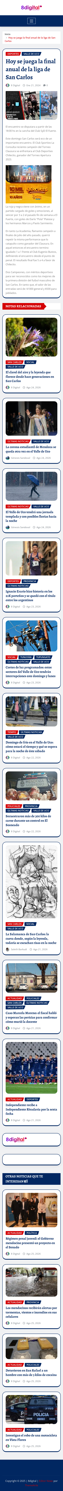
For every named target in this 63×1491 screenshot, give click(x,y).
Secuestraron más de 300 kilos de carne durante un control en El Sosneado (28, 820)
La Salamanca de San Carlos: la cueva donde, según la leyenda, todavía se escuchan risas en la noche (31, 938)
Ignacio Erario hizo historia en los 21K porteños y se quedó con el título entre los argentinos (30, 595)
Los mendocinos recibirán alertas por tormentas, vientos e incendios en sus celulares (31, 1312)
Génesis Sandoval (20, 457)
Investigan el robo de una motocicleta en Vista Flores (31, 1437)
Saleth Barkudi (19, 949)
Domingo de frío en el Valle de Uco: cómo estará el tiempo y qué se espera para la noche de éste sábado (31, 746)
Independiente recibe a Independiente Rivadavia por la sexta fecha (31, 1109)
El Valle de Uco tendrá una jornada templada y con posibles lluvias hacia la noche (31, 516)
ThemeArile (31, 1485)
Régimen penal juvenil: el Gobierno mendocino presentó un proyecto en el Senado (30, 1243)
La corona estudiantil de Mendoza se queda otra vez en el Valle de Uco (31, 449)
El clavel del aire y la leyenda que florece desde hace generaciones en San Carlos (30, 376)
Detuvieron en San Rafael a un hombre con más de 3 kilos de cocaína (31, 1372)
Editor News (46, 1481)
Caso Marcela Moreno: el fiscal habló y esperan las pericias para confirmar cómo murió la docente (31, 1017)
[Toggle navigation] (31, 21)
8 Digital (15, 85)
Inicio (7, 34)
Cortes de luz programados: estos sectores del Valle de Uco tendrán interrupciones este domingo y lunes (31, 671)
